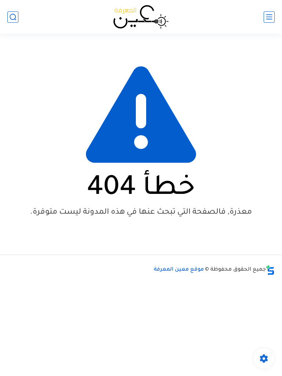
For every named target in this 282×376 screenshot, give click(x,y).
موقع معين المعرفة (179, 270)
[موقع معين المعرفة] (141, 17)
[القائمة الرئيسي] (269, 17)
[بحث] (12, 17)
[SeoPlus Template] (270, 270)
